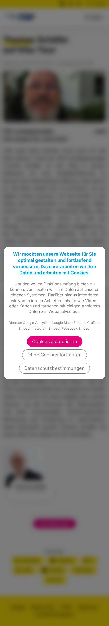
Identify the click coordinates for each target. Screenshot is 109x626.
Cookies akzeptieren (54, 341)
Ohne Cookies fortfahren (54, 354)
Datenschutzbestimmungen (54, 368)
